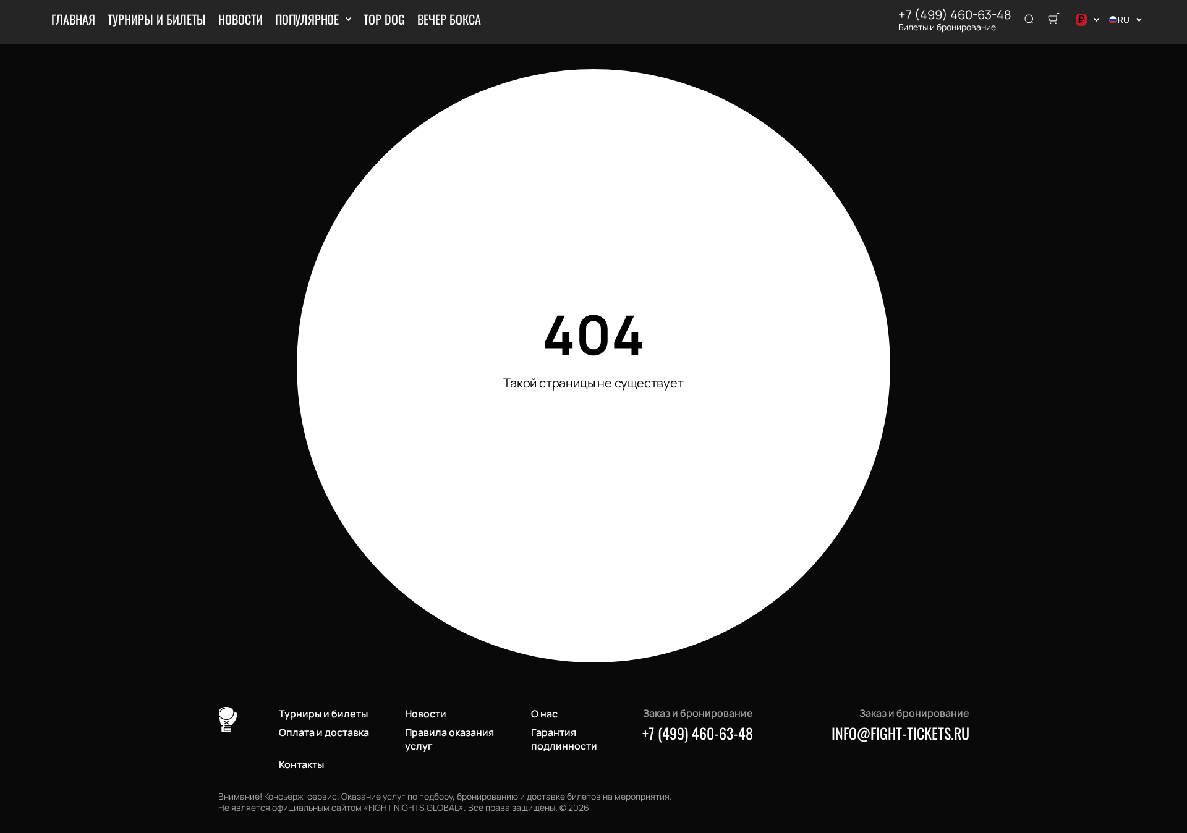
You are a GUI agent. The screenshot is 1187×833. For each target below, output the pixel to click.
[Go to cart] (1053, 19)
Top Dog (384, 19)
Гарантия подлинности (564, 739)
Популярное (307, 19)
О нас (544, 714)
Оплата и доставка (324, 732)
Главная (73, 19)
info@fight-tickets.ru (900, 733)
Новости (240, 19)
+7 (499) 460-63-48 (954, 14)
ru (1124, 19)
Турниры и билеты (157, 19)
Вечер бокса (449, 19)
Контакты (301, 764)
